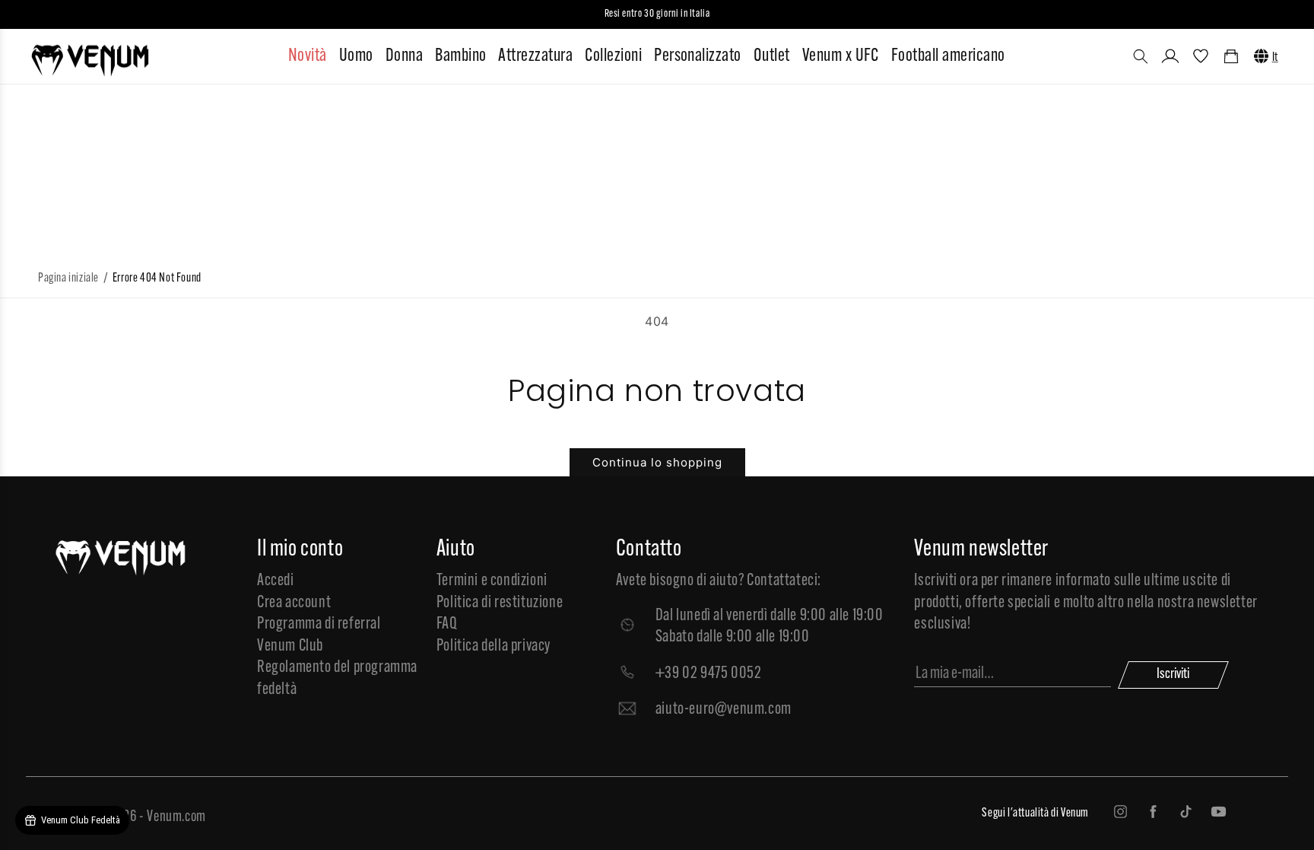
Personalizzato (697, 56)
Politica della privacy (493, 646)
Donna (404, 56)
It (1275, 58)
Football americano (948, 56)
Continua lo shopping (657, 462)
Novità (307, 56)
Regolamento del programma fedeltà (337, 679)
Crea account (294, 603)
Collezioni (613, 56)
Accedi (275, 581)
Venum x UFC (840, 56)
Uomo (356, 56)
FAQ (447, 624)
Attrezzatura (535, 56)
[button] (1140, 56)
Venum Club (290, 646)
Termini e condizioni (492, 581)
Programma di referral (319, 624)
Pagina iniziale (68, 278)
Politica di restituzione (499, 603)
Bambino (460, 56)
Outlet (772, 56)
